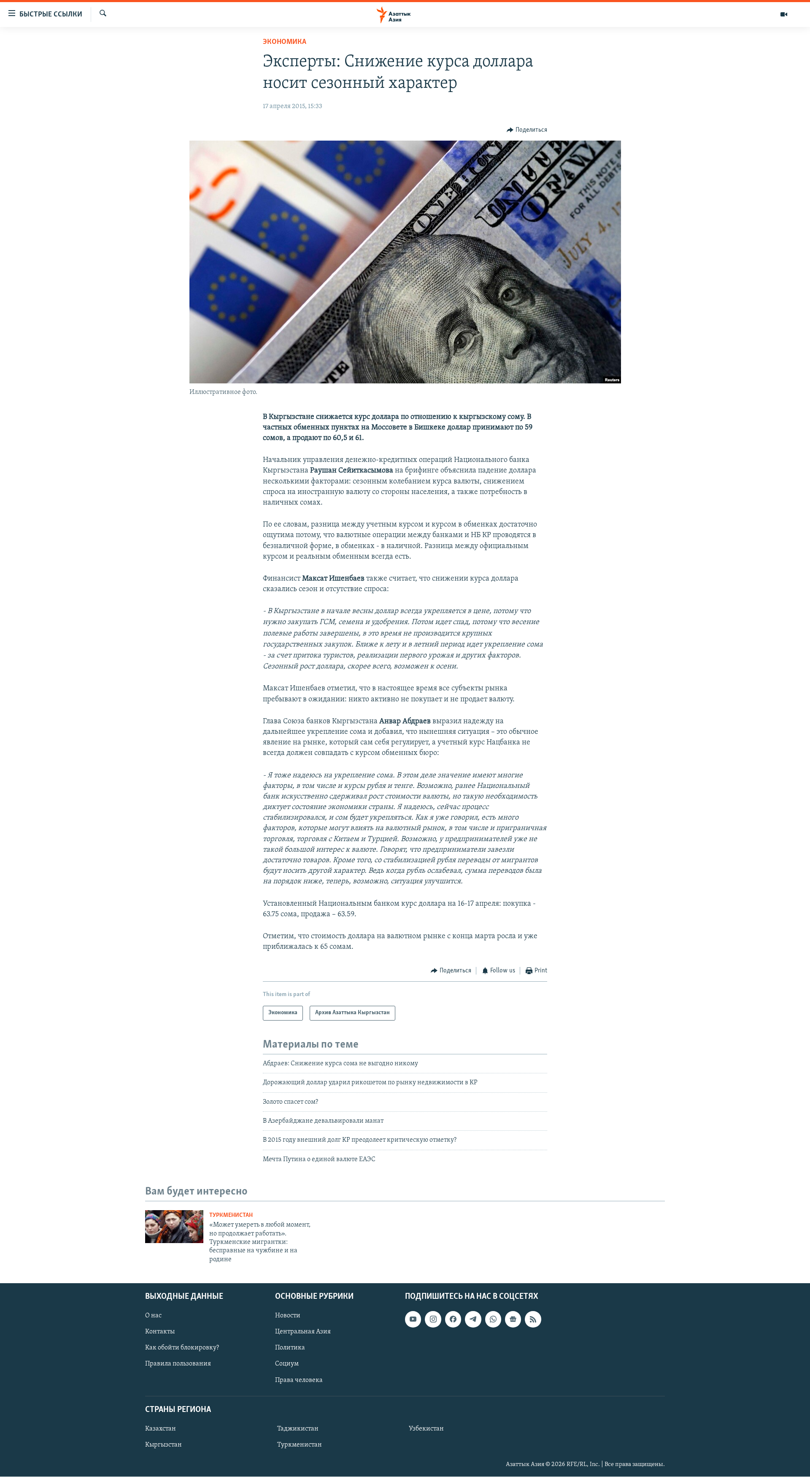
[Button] (527, 130)
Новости (287, 1315)
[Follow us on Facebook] (453, 1319)
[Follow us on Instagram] (433, 1319)
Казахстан (160, 1428)
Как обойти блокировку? (182, 1348)
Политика (290, 1348)
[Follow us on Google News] (513, 1319)
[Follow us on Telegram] (473, 1319)
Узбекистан (426, 1428)
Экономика (284, 42)
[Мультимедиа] (783, 14)
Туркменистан (231, 1215)
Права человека (299, 1380)
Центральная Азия (303, 1332)
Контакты (160, 1332)
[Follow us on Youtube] (413, 1319)
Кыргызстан (163, 1445)
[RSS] (533, 1319)
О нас (153, 1315)
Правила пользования (178, 1364)
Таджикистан (298, 1428)
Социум (287, 1364)
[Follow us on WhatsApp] (493, 1319)
